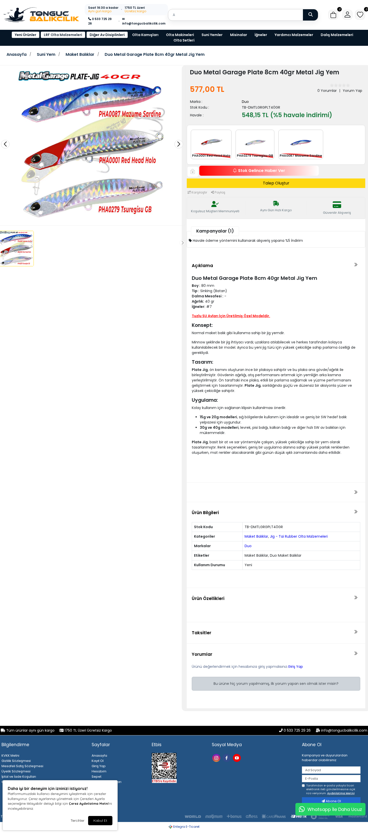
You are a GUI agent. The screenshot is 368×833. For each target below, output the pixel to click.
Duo (245, 101)
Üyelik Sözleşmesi (16, 771)
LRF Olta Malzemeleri (63, 34)
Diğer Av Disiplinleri (107, 34)
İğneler (261, 34)
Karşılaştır (199, 192)
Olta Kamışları (145, 34)
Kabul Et (100, 820)
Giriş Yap (295, 666)
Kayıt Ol (98, 760)
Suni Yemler (212, 34)
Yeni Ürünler (25, 34)
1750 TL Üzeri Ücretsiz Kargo (88, 730)
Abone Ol (333, 801)
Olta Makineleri (180, 34)
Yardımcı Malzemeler (294, 34)
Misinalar (238, 34)
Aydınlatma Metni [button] (340, 793)
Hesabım (99, 771)
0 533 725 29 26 (100, 21)
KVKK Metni (10, 755)
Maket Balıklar (80, 55)
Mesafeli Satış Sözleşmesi (22, 766)
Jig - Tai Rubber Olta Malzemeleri (299, 536)
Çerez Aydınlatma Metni (88, 803)
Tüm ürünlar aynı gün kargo (30, 730)
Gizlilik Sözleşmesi (16, 760)
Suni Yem (46, 55)
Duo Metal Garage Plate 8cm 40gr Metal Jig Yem (155, 55)
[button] (333, 15)
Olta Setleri (184, 40)
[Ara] (310, 15)
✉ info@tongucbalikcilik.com (143, 21)
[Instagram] (217, 757)
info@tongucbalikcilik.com (344, 730)
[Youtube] (237, 757)
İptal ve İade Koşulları (19, 776)
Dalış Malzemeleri (337, 34)
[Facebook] (227, 757)
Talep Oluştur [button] (276, 183)
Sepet (96, 776)
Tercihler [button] (77, 820)
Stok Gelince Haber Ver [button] (261, 170)
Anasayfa (17, 55)
